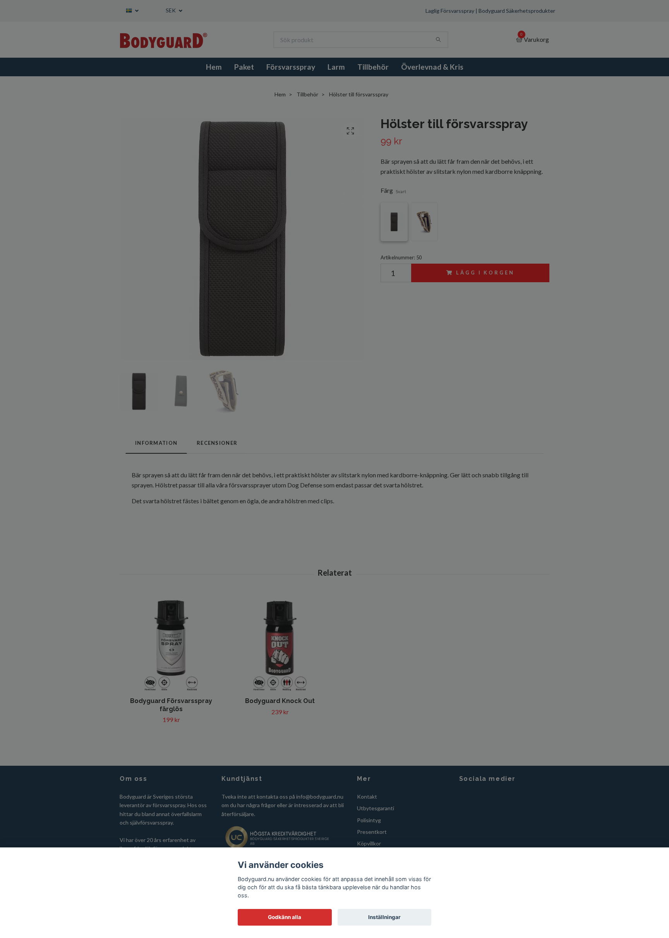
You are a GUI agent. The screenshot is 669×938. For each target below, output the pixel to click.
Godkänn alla (284, 917)
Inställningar (384, 917)
